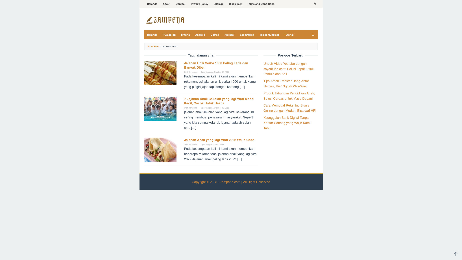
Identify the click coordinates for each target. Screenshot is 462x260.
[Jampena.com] (165, 19)
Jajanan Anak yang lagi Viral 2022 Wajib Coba (219, 139)
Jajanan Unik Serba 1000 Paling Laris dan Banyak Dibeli (216, 65)
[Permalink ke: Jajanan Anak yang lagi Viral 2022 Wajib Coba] (160, 149)
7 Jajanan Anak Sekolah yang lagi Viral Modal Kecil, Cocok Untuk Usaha (219, 100)
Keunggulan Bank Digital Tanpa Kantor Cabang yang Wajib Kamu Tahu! (287, 122)
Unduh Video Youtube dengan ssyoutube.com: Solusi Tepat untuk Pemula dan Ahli (288, 68)
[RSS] (315, 4)
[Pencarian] (313, 34)
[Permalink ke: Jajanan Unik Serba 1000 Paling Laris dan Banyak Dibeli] (160, 72)
